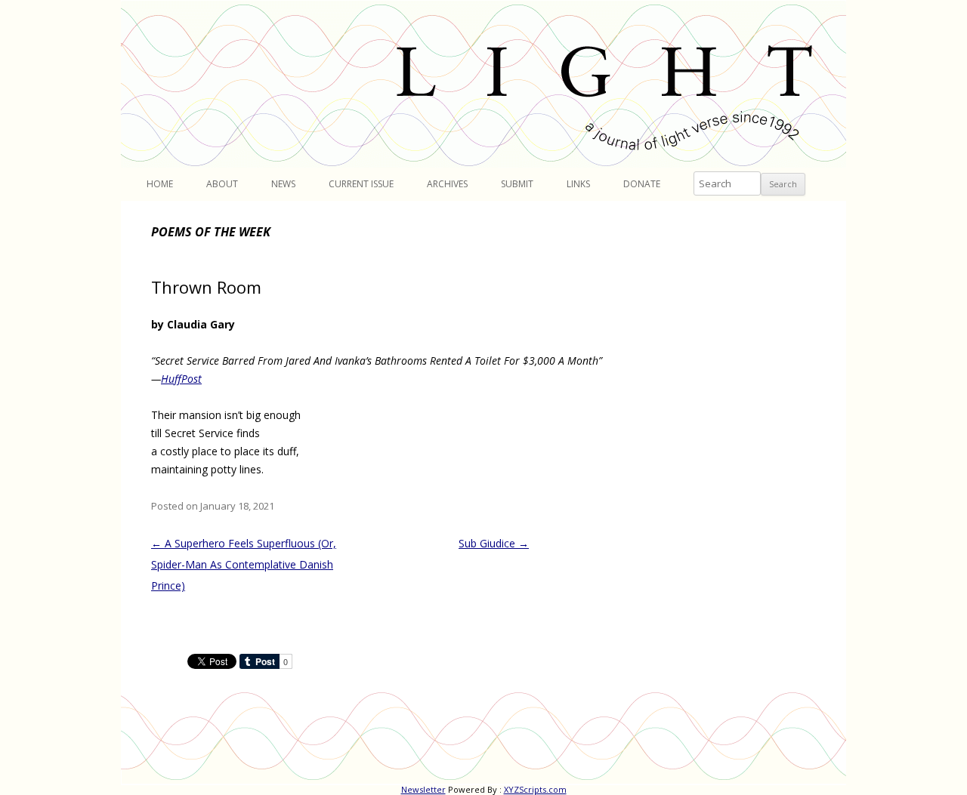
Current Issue (361, 183)
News (283, 183)
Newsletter (423, 789)
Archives (447, 183)
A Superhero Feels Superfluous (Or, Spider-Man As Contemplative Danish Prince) (243, 564)
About (222, 183)
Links (578, 183)
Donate (641, 183)
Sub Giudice (494, 543)
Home (160, 183)
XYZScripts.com (535, 789)
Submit (517, 183)
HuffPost (181, 378)
